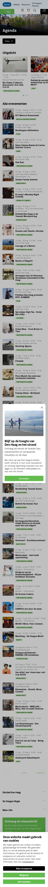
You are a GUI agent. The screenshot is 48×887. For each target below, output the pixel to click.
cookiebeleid (28, 861)
